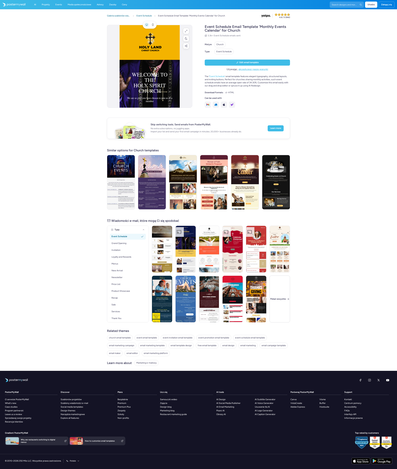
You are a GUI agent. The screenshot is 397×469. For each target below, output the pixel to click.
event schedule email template (250, 337)
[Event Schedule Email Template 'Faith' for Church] (152, 182)
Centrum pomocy (352, 403)
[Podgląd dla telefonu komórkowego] (152, 24)
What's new (10, 403)
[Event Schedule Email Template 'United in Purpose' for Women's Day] (214, 182)
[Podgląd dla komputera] (146, 24)
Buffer (322, 403)
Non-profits (123, 418)
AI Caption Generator (265, 414)
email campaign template (274, 345)
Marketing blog (167, 410)
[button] (186, 31)
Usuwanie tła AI (262, 407)
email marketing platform (156, 353)
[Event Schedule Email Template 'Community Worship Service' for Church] (121, 182)
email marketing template (152, 345)
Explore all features (70, 418)
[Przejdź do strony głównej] (12, 5)
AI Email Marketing (225, 407)
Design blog (166, 407)
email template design (181, 345)
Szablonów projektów (71, 399)
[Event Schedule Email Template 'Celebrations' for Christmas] (256, 249)
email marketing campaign (121, 345)
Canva (293, 399)
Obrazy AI (221, 414)
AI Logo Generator (264, 410)
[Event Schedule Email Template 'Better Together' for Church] (209, 249)
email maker (115, 353)
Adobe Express (297, 407)
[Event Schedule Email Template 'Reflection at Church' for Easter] (276, 182)
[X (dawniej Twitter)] (378, 380)
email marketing (248, 345)
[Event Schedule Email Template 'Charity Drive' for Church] (162, 299)
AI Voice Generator (264, 403)
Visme (322, 399)
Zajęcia (163, 403)
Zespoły (121, 410)
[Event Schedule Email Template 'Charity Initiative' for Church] (209, 299)
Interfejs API (350, 414)
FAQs (347, 410)
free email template (207, 345)
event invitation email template (177, 337)
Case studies (11, 407)
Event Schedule (224, 51)
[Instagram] (369, 380)
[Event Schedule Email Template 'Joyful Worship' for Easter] (280, 249)
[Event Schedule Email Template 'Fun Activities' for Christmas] (232, 249)
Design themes (68, 410)
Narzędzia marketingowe (73, 414)
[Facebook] (360, 380)
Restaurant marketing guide (173, 414)
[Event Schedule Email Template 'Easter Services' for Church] (232, 299)
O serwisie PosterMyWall (17, 399)
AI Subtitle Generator (265, 399)
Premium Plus (124, 407)
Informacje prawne (353, 418)
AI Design (221, 399)
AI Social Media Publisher (228, 403)
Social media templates (72, 407)
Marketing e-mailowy (146, 363)
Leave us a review (13, 414)
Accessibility (350, 407)
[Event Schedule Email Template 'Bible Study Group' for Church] (185, 299)
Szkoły (121, 414)
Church (220, 44)
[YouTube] (388, 380)
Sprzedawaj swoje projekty (18, 418)
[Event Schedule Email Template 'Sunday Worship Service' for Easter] (245, 182)
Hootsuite (324, 407)
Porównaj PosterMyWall (302, 392)
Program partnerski (14, 410)
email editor (132, 353)
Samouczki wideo (168, 399)
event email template (147, 337)
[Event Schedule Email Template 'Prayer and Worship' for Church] (162, 249)
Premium (122, 403)
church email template (120, 337)
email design (228, 345)
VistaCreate (296, 403)
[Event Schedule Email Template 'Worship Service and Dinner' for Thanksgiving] (256, 299)
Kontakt (348, 399)
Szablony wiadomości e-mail (74, 403)
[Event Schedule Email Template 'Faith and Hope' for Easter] (183, 182)
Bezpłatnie (123, 399)
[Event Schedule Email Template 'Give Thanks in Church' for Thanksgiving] (185, 249)
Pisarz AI (220, 410)
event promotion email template (213, 337)
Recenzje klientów (14, 421)
